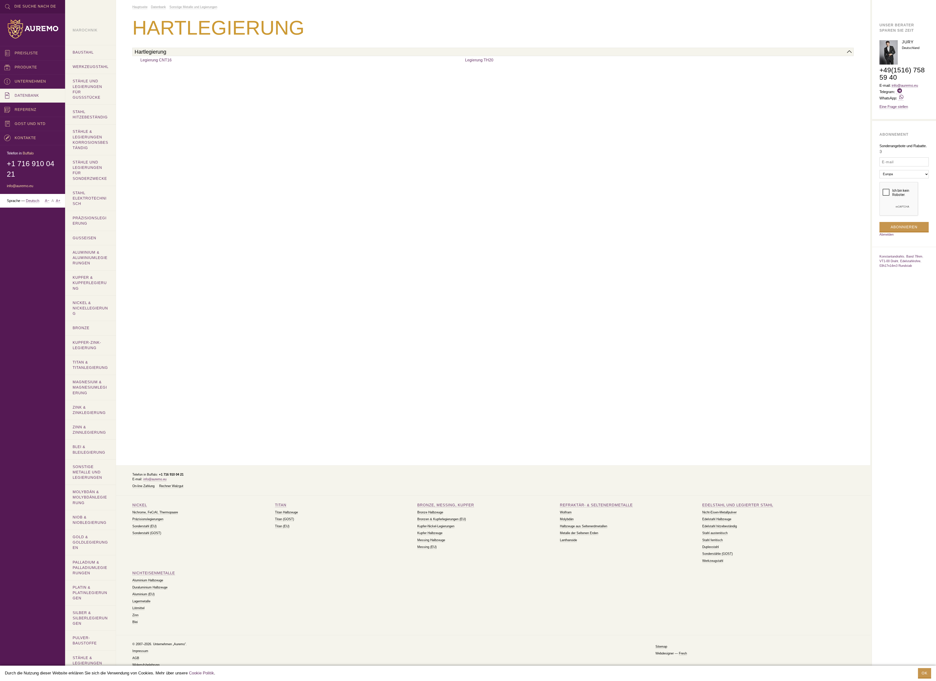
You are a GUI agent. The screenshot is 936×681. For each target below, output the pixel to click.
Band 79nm (914, 256)
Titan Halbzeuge (286, 512)
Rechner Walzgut (171, 486)
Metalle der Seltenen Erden (579, 533)
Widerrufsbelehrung (145, 665)
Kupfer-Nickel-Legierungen (435, 526)
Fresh (683, 653)
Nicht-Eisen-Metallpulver (719, 512)
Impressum (140, 651)
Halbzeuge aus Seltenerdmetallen (583, 526)
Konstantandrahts (891, 256)
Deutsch (32, 201)
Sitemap (661, 646)
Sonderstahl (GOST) (146, 533)
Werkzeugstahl (712, 561)
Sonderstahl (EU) (144, 526)
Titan (280, 505)
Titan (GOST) (284, 519)
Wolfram (566, 512)
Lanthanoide (568, 540)
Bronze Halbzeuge (430, 512)
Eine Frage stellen (893, 107)
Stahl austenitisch (715, 533)
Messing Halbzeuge (431, 540)
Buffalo (28, 153)
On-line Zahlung (143, 486)
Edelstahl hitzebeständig (719, 526)
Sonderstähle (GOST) (717, 554)
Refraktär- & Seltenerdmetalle (596, 505)
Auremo (32, 29)
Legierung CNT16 (156, 60)
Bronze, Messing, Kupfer (445, 505)
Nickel (139, 505)
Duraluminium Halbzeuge (149, 587)
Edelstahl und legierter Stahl (737, 505)
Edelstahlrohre (910, 261)
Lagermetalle (141, 601)
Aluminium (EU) (143, 594)
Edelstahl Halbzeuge (716, 519)
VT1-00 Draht (888, 261)
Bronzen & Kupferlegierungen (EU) (441, 519)
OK (924, 673)
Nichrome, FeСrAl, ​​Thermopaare (155, 512)
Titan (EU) (282, 526)
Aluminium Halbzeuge (147, 580)
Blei (135, 622)
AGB (135, 658)
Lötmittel (138, 608)
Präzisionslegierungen (147, 519)
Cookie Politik (201, 673)
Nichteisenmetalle (153, 573)
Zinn (135, 615)
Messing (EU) (427, 547)
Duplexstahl (710, 547)
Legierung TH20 (479, 60)
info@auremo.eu (154, 479)
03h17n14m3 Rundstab (895, 266)
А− (47, 201)
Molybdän (567, 519)
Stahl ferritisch (712, 540)
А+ (58, 201)
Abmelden (886, 234)
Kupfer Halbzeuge (429, 533)
